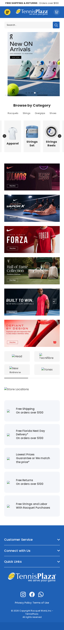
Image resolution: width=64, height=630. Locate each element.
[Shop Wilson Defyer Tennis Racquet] (32, 333)
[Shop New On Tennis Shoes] (32, 64)
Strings (26, 113)
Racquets (13, 113)
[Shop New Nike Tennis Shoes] (32, 208)
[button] (26, 93)
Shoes (53, 113)
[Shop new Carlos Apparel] (32, 177)
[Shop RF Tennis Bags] (32, 270)
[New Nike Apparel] (32, 302)
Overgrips (40, 113)
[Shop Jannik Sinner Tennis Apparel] (32, 239)
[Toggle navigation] (7, 12)
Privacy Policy (23, 602)
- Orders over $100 (32, 3)
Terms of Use (41, 602)
